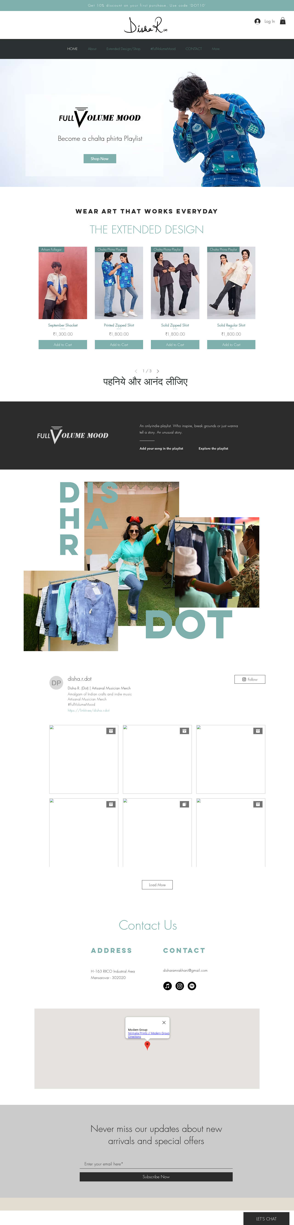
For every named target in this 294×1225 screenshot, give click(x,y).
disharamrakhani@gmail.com (185, 970)
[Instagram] (179, 986)
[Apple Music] (167, 986)
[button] (283, 20)
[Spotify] (192, 986)
